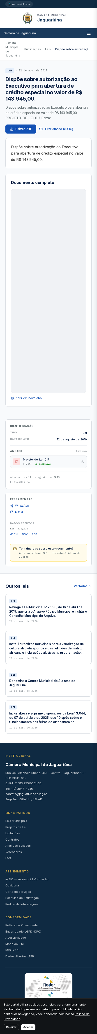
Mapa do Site (14, 944)
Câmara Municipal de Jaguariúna (12, 49)
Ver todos (81, 586)
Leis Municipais (16, 820)
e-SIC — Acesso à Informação (26, 879)
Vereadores (13, 852)
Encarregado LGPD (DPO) (23, 931)
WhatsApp (22, 505)
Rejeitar (11, 1027)
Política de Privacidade (21, 925)
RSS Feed (11, 950)
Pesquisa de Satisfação (22, 898)
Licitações (12, 833)
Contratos (12, 839)
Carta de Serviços (18, 891)
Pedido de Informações (21, 904)
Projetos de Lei (15, 827)
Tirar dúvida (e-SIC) (58, 129)
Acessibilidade (21, 4)
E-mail (19, 511)
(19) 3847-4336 (22, 788)
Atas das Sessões (18, 845)
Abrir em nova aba (29, 398)
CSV (25, 534)
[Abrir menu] (71, 18)
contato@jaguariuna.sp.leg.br (26, 794)
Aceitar (28, 1027)
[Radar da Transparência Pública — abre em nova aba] (49, 986)
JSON (14, 534)
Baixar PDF (23, 129)
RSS (34, 534)
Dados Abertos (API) (19, 956)
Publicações (32, 49)
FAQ (8, 858)
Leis (48, 49)
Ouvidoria (12, 885)
